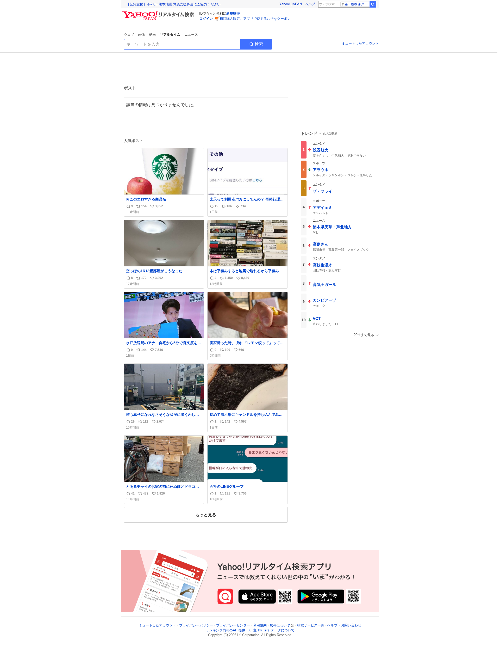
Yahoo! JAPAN (290, 4)
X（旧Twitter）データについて (271, 630)
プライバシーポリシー (196, 625)
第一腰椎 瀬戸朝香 (357, 4)
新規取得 (233, 13)
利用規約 (260, 625)
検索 (259, 44)
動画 (152, 34)
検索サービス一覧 (310, 625)
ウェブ (129, 34)
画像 (141, 34)
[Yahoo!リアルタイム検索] (159, 12)
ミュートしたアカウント (360, 43)
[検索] (373, 4)
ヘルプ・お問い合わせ (344, 625)
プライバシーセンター (233, 625)
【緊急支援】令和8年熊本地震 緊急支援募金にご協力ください (173, 4)
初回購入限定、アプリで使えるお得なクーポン (255, 19)
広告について (280, 625)
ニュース (191, 34)
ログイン (206, 19)
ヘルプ (310, 4)
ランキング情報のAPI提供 (225, 630)
